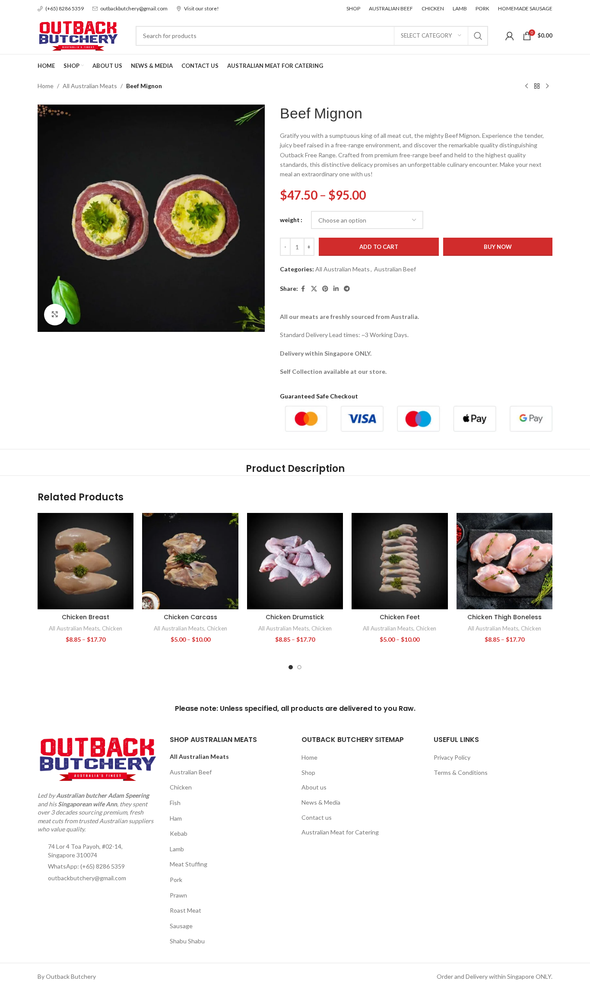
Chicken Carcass (190, 617)
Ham (176, 818)
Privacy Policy (452, 757)
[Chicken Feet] (399, 561)
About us (314, 787)
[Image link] (97, 758)
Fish (175, 802)
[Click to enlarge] (55, 314)
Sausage (181, 926)
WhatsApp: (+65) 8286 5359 (86, 866)
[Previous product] (526, 86)
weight (290, 219)
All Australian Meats (90, 85)
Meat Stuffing (188, 864)
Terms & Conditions (461, 772)
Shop (308, 772)
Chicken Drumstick (295, 617)
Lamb (177, 849)
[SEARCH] (478, 36)
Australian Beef (395, 269)
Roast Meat (185, 910)
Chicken (112, 628)
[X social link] (314, 289)
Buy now (498, 246)
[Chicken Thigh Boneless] (504, 561)
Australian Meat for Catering (340, 832)
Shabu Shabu (187, 941)
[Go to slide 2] (299, 667)
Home (46, 85)
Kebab (178, 833)
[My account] (509, 36)
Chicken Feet (400, 617)
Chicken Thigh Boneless (504, 617)
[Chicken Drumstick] (295, 561)
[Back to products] (537, 86)
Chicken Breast (85, 617)
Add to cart (378, 246)
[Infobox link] (61, 8)
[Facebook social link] (303, 289)
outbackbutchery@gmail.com (87, 878)
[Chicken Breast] (85, 561)
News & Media (320, 802)
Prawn (178, 895)
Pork (176, 879)
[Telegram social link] (346, 289)
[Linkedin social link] (336, 289)
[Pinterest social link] (325, 289)
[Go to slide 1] (291, 667)
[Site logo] (78, 34)
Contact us (316, 817)
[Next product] (547, 86)
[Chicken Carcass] (190, 561)
